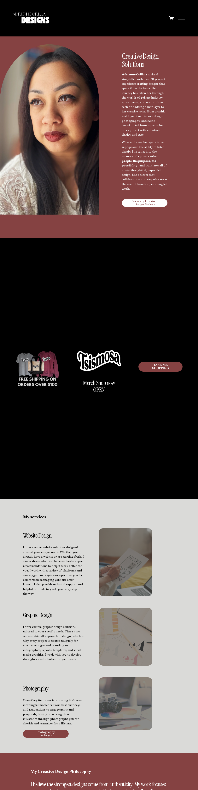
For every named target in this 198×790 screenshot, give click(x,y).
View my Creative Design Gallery (144, 203)
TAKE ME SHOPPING (160, 367)
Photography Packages (46, 734)
